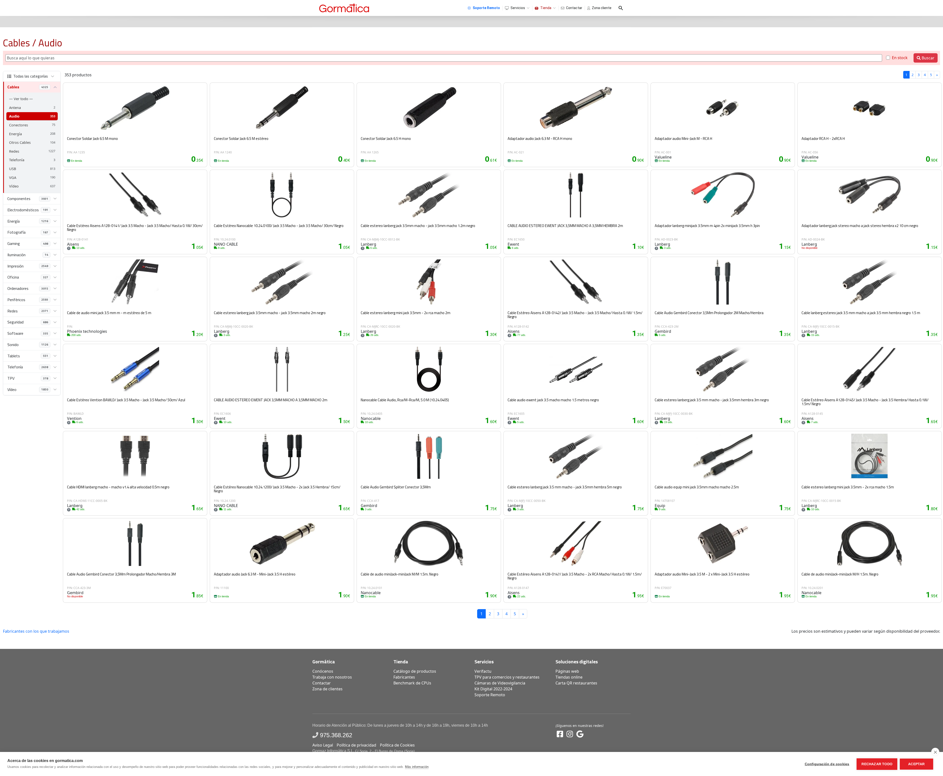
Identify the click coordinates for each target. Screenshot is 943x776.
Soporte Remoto (489, 694)
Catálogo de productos (414, 671)
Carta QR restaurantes (576, 683)
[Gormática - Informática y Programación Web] (344, 8)
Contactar (574, 8)
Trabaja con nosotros (332, 677)
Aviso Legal (322, 745)
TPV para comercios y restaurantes (507, 677)
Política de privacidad (356, 745)
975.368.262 (336, 735)
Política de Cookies (397, 745)
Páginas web (567, 671)
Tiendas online (568, 677)
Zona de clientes (327, 689)
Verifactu (482, 671)
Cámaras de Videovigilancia (499, 683)
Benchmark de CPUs (412, 683)
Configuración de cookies (827, 764)
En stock (900, 57)
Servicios (518, 8)
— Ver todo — (21, 98)
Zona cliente (601, 8)
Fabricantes (404, 677)
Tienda (545, 8)
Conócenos (322, 671)
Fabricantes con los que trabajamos (36, 631)
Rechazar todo (876, 764)
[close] (935, 752)
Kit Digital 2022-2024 (493, 689)
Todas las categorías (30, 76)
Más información (417, 767)
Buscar (927, 58)
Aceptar (916, 764)
